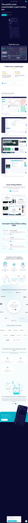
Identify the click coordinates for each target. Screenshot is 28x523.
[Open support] (26, 521)
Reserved (18, 24)
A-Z (13, 26)
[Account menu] (26, 1)
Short (16, 24)
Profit (10, 26)
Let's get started (4, 419)
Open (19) (10, 25)
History (20, 411)
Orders (22, 412)
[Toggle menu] (2, 1)
